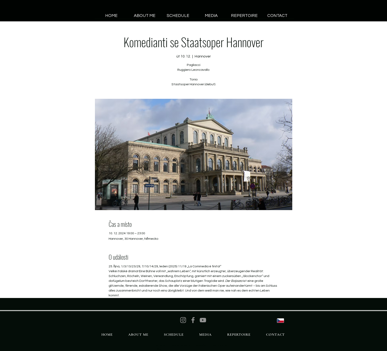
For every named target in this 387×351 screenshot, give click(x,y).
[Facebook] (193, 320)
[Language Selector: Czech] (283, 320)
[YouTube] (203, 320)
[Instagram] (183, 320)
